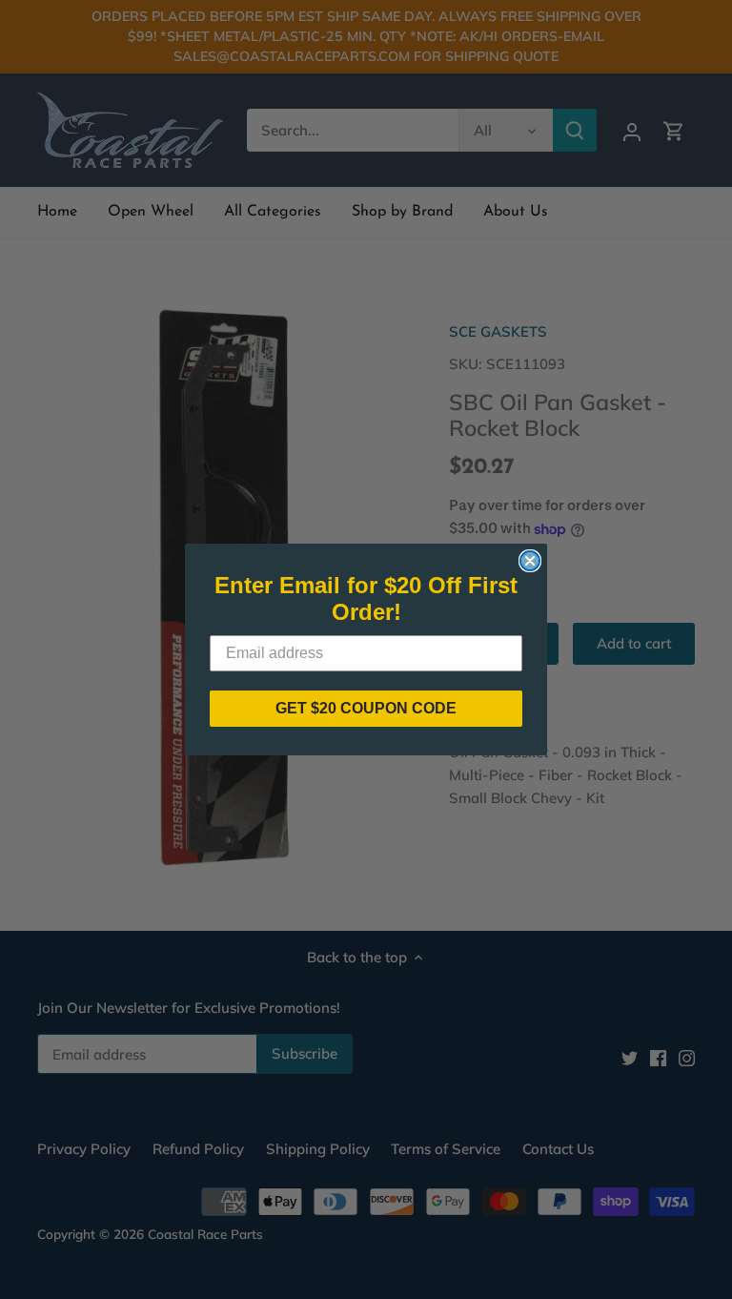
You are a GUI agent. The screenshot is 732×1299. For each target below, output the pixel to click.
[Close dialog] (529, 560)
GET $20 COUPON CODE (366, 708)
